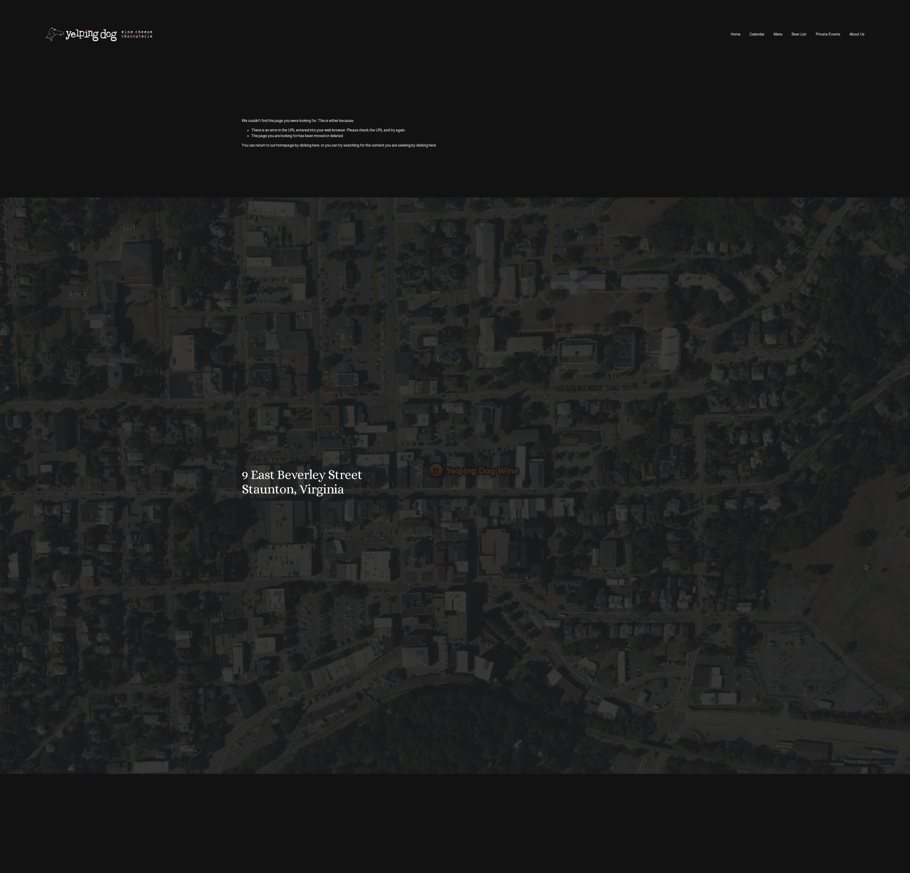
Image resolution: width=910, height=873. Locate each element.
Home (736, 34)
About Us (856, 34)
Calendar (757, 34)
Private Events (828, 34)
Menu (778, 34)
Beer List (799, 34)
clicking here (309, 145)
